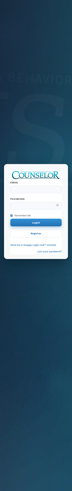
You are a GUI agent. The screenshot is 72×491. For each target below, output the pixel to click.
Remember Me (23, 215)
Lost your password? (50, 251)
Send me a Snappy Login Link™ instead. (33, 244)
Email (14, 182)
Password (17, 199)
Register (36, 233)
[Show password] (57, 205)
